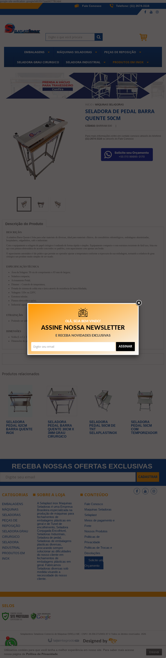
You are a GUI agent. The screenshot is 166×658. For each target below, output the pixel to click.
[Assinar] (125, 346)
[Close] (138, 303)
